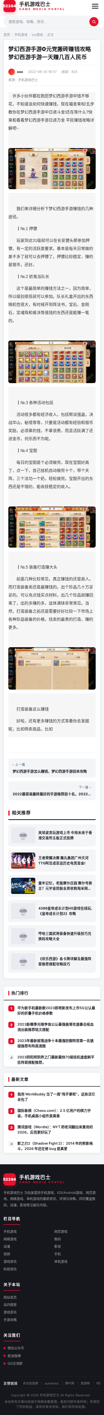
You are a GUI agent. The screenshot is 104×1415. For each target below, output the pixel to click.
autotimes (52, 1383)
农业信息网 (30, 1383)
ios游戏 (37, 35)
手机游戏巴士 (49, 1395)
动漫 (7, 1246)
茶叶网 (69, 1383)
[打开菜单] (95, 6)
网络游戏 (10, 1239)
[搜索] (93, 21)
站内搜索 (10, 1305)
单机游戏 (60, 1261)
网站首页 (10, 1297)
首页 (7, 35)
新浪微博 (14, 1356)
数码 (57, 1239)
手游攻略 (10, 1320)
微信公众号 (16, 1348)
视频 (7, 1254)
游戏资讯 (10, 1261)
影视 (57, 1246)
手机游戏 (21, 35)
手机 (57, 1254)
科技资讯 (10, 1269)
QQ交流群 (15, 1363)
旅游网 (85, 1383)
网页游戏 (60, 1231)
